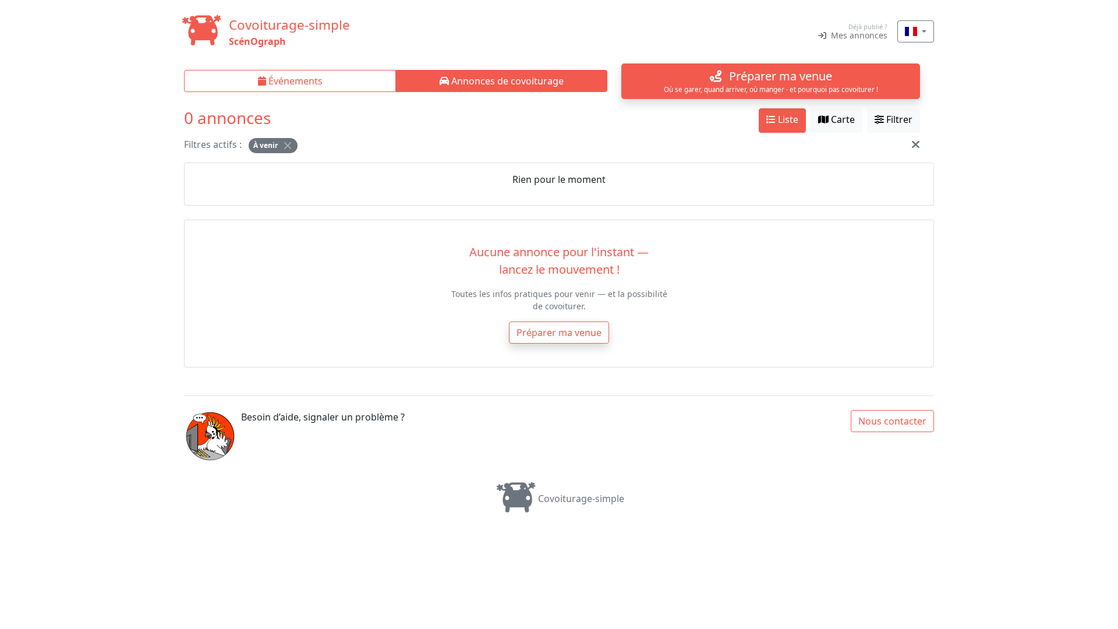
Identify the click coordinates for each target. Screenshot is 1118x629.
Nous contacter (892, 421)
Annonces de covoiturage (506, 81)
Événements (294, 81)
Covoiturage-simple (581, 498)
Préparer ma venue (559, 332)
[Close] (287, 145)
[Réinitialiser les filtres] (915, 144)
